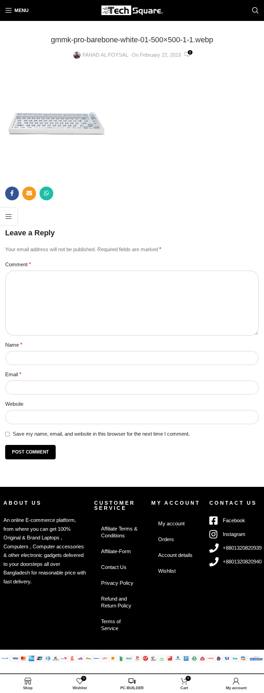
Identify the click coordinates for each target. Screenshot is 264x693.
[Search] (255, 10)
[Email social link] (29, 193)
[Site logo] (132, 10)
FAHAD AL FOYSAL (105, 55)
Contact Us (113, 567)
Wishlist (167, 571)
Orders (166, 539)
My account (171, 523)
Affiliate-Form (116, 551)
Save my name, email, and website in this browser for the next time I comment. (101, 434)
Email (13, 374)
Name (13, 345)
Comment (18, 264)
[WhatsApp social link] (46, 193)
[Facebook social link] (12, 193)
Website (14, 404)
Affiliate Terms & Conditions (119, 532)
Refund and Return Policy (116, 602)
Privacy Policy (117, 583)
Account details (175, 555)
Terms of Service (111, 624)
